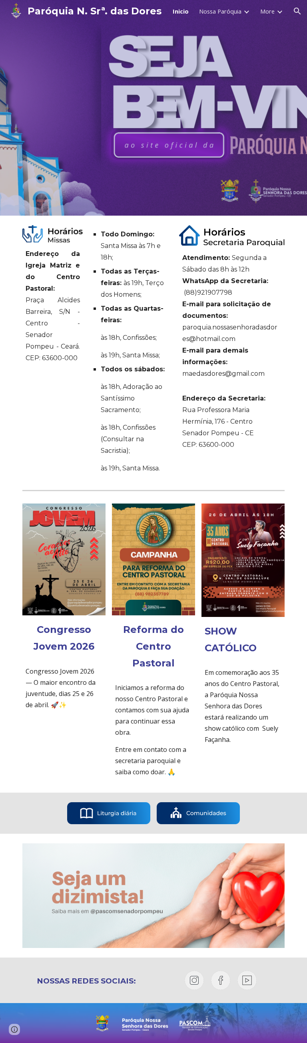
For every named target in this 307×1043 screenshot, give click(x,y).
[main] (52, 305)
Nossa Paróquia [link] (220, 11)
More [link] (267, 11)
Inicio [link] (181, 11)
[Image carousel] (153, 895)
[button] (297, 11)
